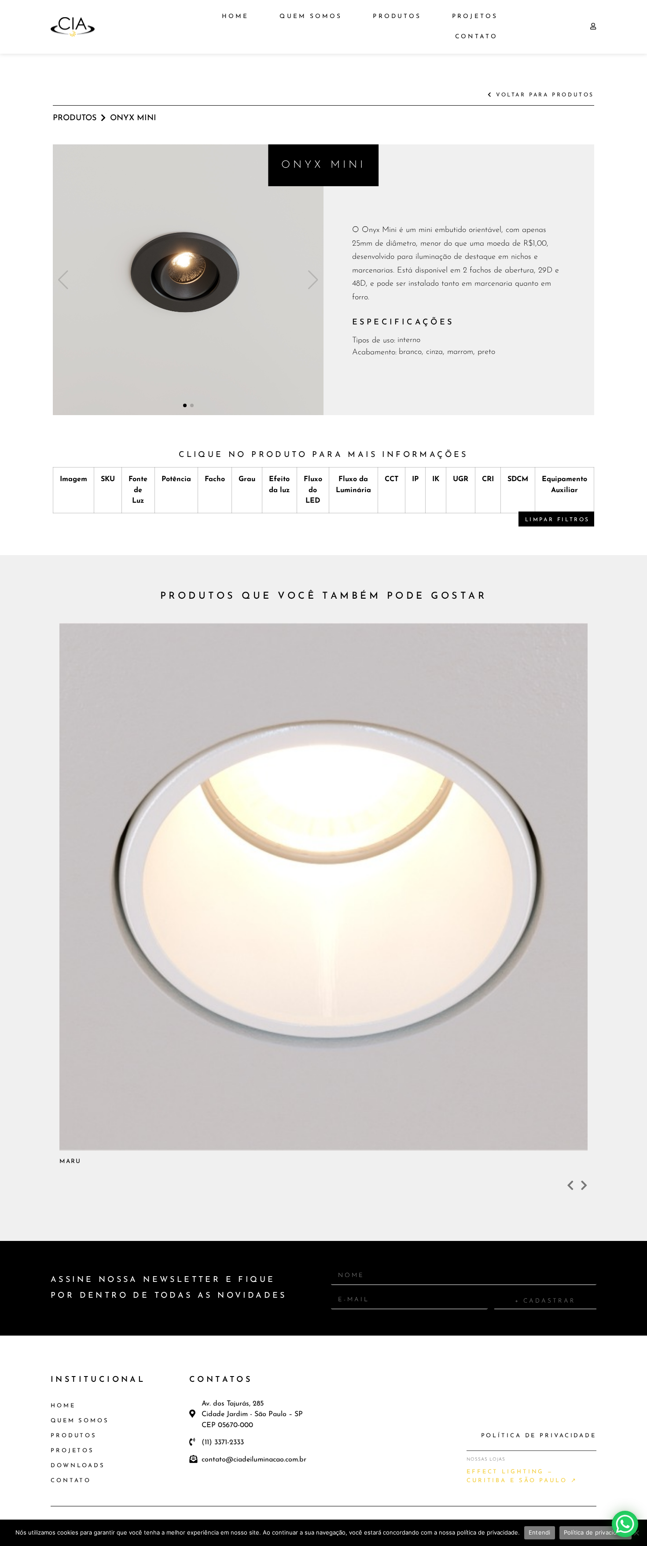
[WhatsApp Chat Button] (625, 1524)
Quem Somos (310, 16)
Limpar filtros (557, 520)
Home (235, 16)
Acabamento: (374, 353)
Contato (476, 37)
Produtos (397, 16)
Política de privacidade (596, 1532)
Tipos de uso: (373, 341)
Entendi (540, 1532)
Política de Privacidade (538, 1436)
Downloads (78, 1466)
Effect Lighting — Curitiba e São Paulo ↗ (522, 1476)
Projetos (475, 16)
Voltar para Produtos (543, 95)
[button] (185, 405)
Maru (206, 1023)
